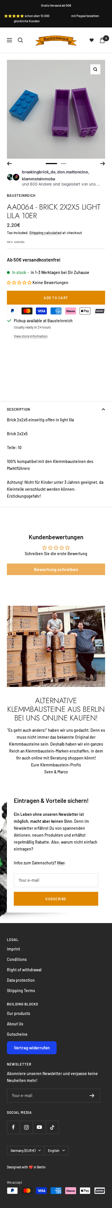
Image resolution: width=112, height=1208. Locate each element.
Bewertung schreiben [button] (56, 569)
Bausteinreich (21, 195)
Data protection (21, 980)
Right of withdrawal (24, 969)
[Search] (20, 40)
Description (18, 409)
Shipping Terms (21, 990)
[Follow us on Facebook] (13, 1127)
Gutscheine (17, 1034)
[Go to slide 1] (51, 163)
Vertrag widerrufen (32, 1047)
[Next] (102, 164)
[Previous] (9, 164)
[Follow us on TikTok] (52, 1127)
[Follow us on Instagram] (26, 1127)
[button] (19, 282)
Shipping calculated (45, 232)
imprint (13, 948)
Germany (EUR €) (23, 1150)
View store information (31, 336)
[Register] (92, 1096)
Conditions (17, 959)
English (53, 1150)
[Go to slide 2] (63, 163)
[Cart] (102, 40)
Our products (18, 1013)
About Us (15, 1023)
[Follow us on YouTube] (39, 1127)
